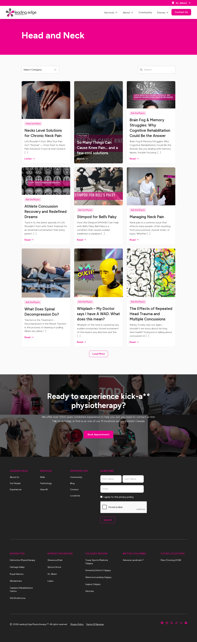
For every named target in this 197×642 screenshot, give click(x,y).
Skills (42, 477)
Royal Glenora (16, 574)
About (126, 12)
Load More (98, 353)
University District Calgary (98, 570)
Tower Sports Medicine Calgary (96, 562)
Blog (72, 483)
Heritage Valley (17, 567)
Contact (74, 489)
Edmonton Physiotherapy (22, 560)
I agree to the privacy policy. (118, 496)
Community (145, 12)
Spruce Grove (54, 567)
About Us (14, 477)
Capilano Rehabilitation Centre (21, 589)
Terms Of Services (95, 624)
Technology (46, 483)
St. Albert (181, 3)
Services (109, 12)
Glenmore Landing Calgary (98, 577)
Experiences (16, 489)
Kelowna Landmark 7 (133, 560)
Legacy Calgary (93, 584)
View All (44, 489)
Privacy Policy (77, 624)
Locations (75, 495)
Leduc (51, 581)
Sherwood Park (55, 560)
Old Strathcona (17, 598)
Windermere (16, 581)
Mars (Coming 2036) (171, 560)
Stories (161, 12)
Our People (15, 483)
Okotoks (89, 591)
